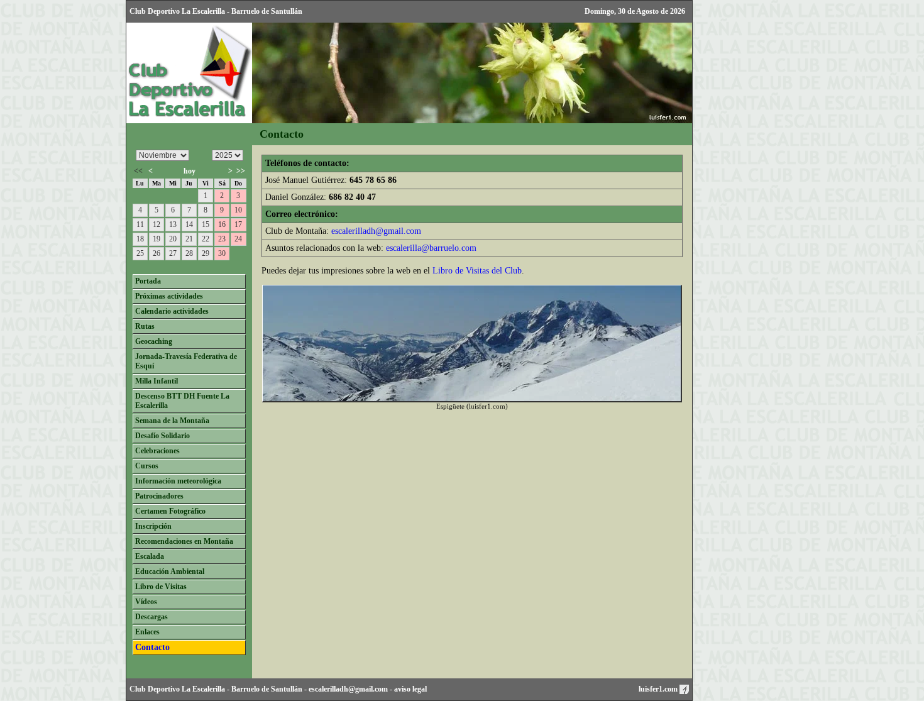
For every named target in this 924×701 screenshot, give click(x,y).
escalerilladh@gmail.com (376, 231)
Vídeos (146, 601)
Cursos (146, 465)
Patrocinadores (159, 496)
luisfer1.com (659, 689)
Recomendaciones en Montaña (184, 541)
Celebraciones (157, 450)
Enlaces (147, 631)
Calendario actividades (172, 311)
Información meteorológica (178, 481)
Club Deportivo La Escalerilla (177, 689)
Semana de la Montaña (172, 420)
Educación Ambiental (169, 571)
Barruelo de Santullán (266, 689)
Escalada (149, 556)
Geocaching (153, 341)
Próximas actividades (169, 296)
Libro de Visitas (161, 586)
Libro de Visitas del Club (477, 270)
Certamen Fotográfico (170, 511)
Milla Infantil (156, 381)
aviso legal (410, 689)
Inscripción (153, 526)
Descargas (151, 616)
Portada (148, 281)
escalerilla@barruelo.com (431, 248)
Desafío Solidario (162, 435)
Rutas (145, 326)
